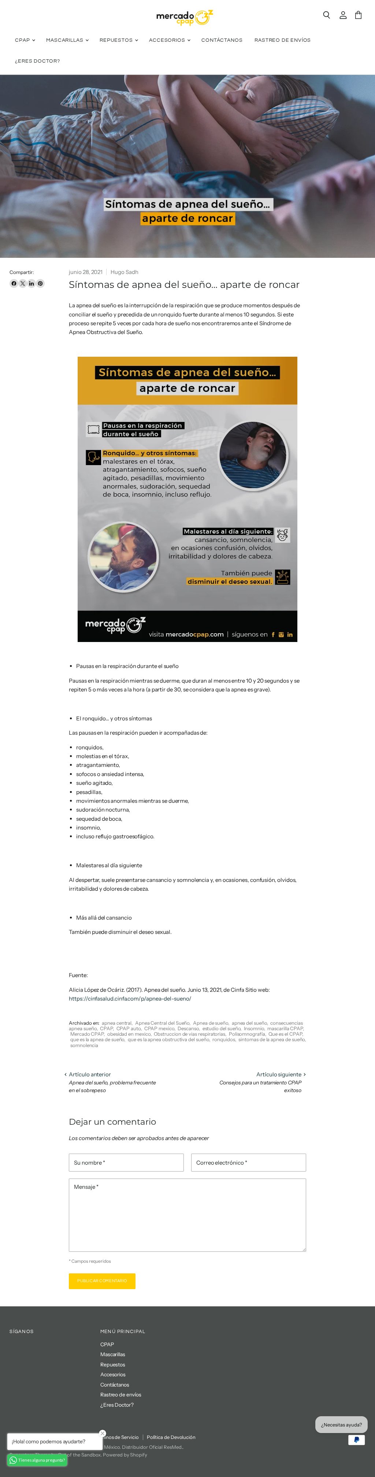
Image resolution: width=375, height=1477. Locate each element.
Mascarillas (65, 40)
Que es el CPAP (285, 1034)
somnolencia (84, 1045)
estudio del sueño (222, 1028)
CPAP (23, 40)
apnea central (116, 1023)
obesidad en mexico (129, 1034)
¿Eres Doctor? (37, 61)
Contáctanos (221, 40)
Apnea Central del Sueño (162, 1023)
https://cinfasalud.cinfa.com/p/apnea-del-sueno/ (130, 998)
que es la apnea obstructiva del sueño (168, 1039)
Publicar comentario (102, 1281)
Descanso (188, 1028)
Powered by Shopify (125, 1455)
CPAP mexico (159, 1028)
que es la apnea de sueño (97, 1039)
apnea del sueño (249, 1023)
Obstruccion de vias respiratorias (189, 1034)
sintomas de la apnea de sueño (271, 1039)
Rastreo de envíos (283, 40)
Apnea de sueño (210, 1023)
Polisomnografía (247, 1034)
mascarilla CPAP (285, 1028)
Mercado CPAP (87, 1034)
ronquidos (223, 1039)
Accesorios (167, 40)
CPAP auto (128, 1028)
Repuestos (117, 40)
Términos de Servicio (116, 1437)
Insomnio (254, 1028)
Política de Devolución (171, 1437)
